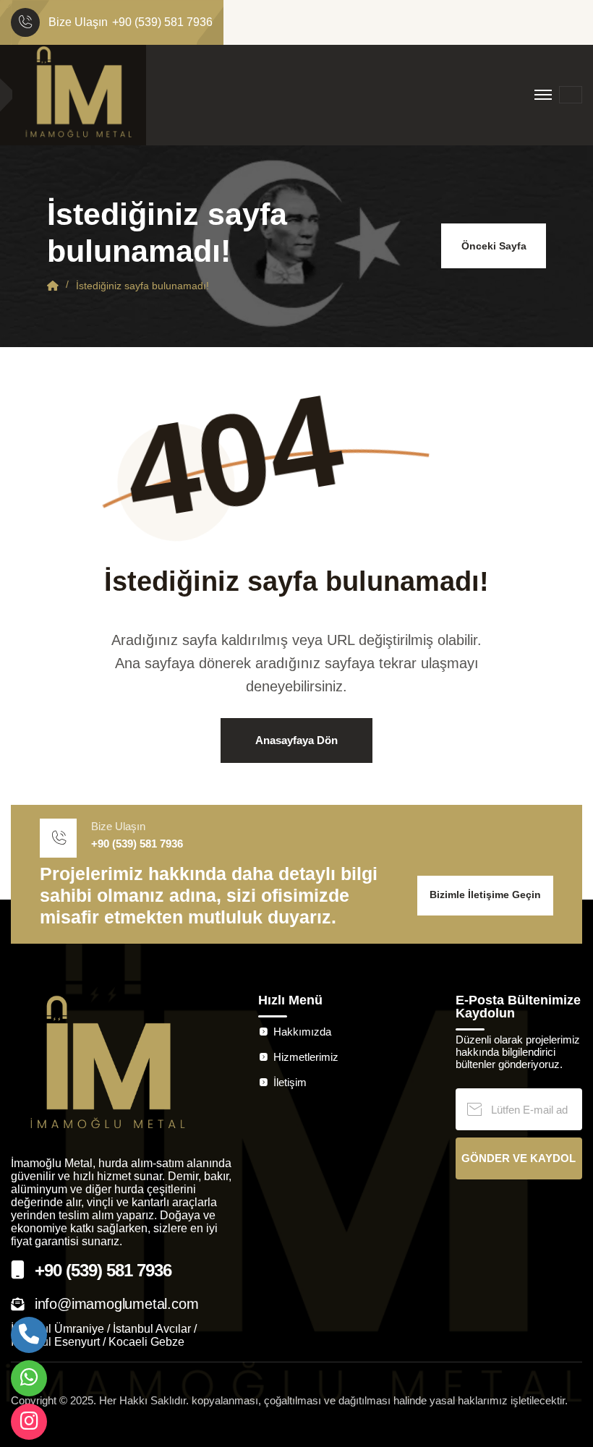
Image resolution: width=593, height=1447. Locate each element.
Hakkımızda (302, 1031)
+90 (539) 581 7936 (162, 22)
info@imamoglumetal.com (117, 1304)
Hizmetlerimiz (305, 1057)
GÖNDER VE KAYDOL (518, 1158)
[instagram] (29, 1422)
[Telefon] (29, 1335)
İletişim (290, 1082)
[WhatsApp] (29, 1378)
